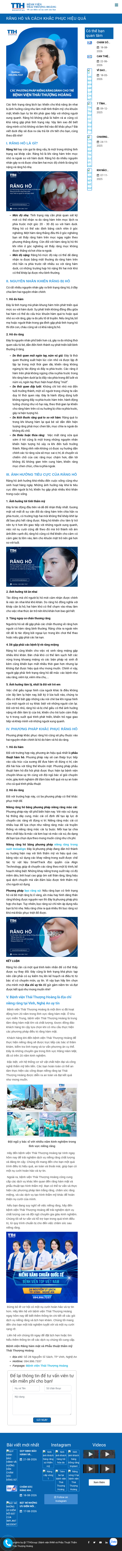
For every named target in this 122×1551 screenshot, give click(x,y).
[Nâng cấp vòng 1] (48, 1475)
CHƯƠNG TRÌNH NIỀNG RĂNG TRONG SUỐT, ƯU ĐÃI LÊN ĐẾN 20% (102, 137)
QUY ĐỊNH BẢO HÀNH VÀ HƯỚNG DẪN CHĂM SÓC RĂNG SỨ (28, 1453)
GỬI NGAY (42, 1419)
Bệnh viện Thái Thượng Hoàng (47, 1365)
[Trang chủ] (34, 6)
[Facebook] (87, 1542)
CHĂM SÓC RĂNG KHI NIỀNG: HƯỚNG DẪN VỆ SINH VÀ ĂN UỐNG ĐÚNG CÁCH (103, 42)
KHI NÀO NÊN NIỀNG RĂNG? (103, 170)
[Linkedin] (105, 1542)
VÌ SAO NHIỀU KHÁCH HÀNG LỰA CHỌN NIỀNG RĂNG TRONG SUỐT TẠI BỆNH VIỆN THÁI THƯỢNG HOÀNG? (103, 70)
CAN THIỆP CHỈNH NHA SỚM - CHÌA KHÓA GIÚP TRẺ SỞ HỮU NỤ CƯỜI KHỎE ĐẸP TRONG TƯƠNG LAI (104, 56)
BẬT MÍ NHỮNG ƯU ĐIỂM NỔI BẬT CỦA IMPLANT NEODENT (28, 1504)
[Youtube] (99, 1542)
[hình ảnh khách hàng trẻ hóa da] (61, 1457)
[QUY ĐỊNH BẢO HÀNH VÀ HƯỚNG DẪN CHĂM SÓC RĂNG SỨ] (11, 1465)
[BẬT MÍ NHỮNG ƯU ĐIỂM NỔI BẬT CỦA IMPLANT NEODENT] (11, 1513)
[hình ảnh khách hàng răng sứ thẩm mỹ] (48, 1458)
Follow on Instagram (61, 1499)
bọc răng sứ (33, 890)
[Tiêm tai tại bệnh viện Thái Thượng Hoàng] (61, 1480)
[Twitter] (92, 1542)
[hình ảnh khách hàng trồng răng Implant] (73, 1458)
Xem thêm (99, 1482)
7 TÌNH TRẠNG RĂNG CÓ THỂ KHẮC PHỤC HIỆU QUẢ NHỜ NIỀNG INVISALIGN (103, 104)
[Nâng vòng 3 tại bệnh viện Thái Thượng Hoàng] (73, 1480)
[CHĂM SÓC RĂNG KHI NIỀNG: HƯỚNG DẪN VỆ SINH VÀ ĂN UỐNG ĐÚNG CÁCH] (11, 1488)
